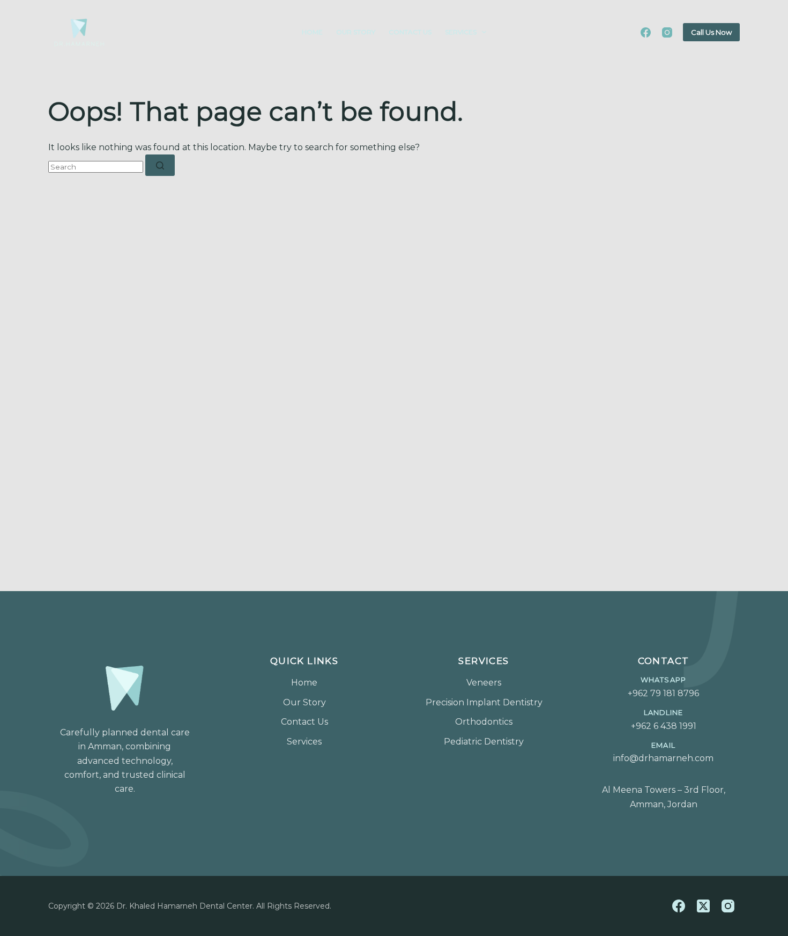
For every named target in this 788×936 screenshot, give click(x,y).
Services (461, 32)
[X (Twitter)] (706, 906)
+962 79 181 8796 (663, 687)
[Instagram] (667, 32)
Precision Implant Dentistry (484, 702)
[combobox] (95, 167)
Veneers (483, 682)
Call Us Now (711, 32)
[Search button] (160, 165)
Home (312, 32)
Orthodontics (483, 722)
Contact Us (410, 32)
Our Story (355, 32)
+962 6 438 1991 (663, 720)
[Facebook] (646, 32)
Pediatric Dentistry (484, 741)
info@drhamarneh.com (663, 752)
